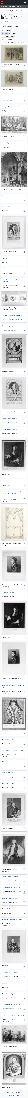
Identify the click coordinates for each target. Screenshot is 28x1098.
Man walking (5, 143)
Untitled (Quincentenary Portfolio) (11, 887)
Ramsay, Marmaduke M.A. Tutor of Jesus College (13, 686)
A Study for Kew (6, 762)
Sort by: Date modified (7, 36)
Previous (11, 1095)
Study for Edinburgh (8, 772)
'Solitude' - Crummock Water (10, 876)
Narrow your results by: (14, 11)
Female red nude (7, 96)
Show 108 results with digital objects (17, 42)
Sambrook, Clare (6, 909)
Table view (13, 33)
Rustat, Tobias (6, 481)
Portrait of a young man (9, 326)
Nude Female (6, 206)
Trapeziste (5, 983)
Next (17, 1095)
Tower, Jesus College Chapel (10, 994)
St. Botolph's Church (8, 592)
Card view (5, 33)
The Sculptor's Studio (8, 739)
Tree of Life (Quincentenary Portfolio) (12, 920)
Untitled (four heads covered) (10, 972)
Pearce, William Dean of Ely (9, 418)
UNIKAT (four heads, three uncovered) (13, 1015)
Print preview (6, 30)
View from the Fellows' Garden (10, 898)
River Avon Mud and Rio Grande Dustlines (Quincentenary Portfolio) (14, 492)
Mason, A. (5, 196)
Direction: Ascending (7, 39)
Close (10, 14)
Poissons (4, 258)
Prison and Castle (7, 269)
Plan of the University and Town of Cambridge (11, 280)
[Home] (2, 3)
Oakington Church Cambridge (10, 107)
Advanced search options (11, 26)
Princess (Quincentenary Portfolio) (12, 315)
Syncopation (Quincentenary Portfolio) (13, 750)
